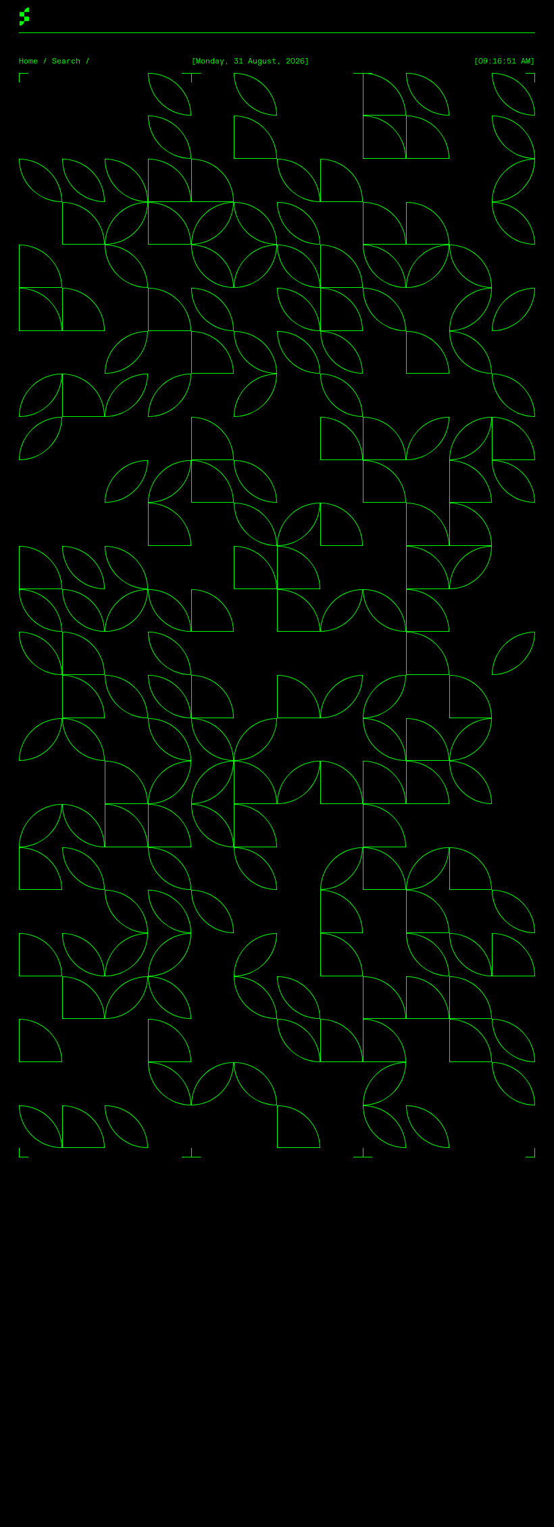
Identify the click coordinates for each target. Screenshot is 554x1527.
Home (28, 61)
